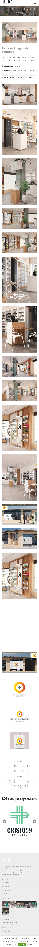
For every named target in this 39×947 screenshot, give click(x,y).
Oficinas (6, 894)
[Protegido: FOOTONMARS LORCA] (12, 904)
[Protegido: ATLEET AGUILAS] (5, 904)
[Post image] (19, 821)
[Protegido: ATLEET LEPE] (26, 904)
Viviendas (6, 886)
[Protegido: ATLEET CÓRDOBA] (33, 904)
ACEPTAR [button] (22, 944)
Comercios (7, 882)
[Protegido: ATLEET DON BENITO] (19, 904)
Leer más (29, 944)
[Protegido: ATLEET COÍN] (5, 911)
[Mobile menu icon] (35, 3)
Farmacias (7, 890)
